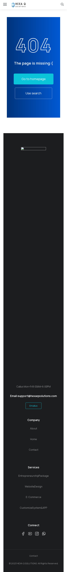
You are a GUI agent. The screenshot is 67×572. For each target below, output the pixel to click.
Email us (33, 405)
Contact (33, 555)
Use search (33, 93)
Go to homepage (34, 79)
